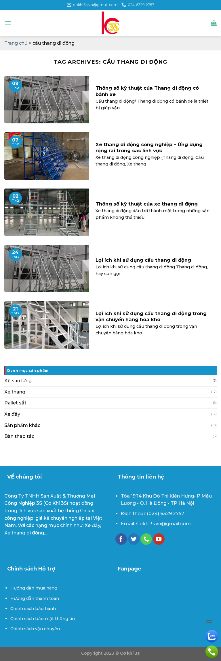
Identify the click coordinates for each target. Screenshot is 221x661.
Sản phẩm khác (22, 425)
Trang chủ (16, 43)
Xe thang (14, 392)
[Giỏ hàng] (214, 23)
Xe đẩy (12, 414)
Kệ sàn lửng (18, 380)
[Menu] (7, 23)
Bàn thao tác (19, 436)
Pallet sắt (15, 403)
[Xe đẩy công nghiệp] (110, 23)
